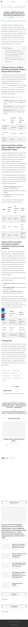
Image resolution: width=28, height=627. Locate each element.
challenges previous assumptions (14, 39)
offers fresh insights (12, 87)
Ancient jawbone (16, 370)
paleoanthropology (7, 378)
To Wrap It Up (8, 61)
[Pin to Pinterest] (2, 315)
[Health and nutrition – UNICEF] (5, 586)
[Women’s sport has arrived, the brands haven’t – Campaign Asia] (5, 556)
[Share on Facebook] (2, 309)
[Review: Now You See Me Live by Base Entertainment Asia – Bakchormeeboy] (14, 429)
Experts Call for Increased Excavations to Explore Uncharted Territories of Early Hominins (15, 58)
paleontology (17, 378)
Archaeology (15, 373)
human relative (17, 375)
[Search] (26, 1)
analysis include (18, 97)
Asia (22, 373)
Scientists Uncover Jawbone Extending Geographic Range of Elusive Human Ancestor (14, 51)
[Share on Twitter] (2, 312)
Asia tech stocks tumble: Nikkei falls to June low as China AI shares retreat (18, 546)
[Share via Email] (2, 318)
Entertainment (10, 6)
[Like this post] (11, 386)
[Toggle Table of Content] (23, 48)
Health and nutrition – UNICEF (17, 584)
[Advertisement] (14, 482)
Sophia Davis (11, 17)
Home (2, 6)
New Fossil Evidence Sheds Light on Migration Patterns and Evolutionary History (14, 55)
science (4, 380)
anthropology (5, 373)
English (6, 458)
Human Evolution (6, 375)
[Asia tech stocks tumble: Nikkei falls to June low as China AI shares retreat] (5, 546)
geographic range (21, 31)
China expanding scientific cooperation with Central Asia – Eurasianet (19, 564)
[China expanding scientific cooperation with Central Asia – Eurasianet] (5, 565)
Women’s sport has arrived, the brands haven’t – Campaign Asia (19, 555)
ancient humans (6, 370)
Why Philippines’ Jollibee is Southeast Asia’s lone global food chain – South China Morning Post (19, 575)
